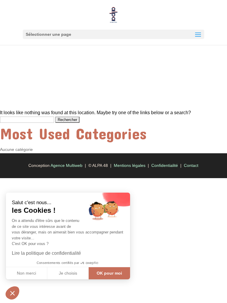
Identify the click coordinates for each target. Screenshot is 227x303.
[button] (12, 293)
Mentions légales (129, 165)
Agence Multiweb (66, 165)
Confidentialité (164, 165)
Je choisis (68, 273)
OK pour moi (109, 273)
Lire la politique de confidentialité (46, 253)
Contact (191, 165)
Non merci (26, 273)
